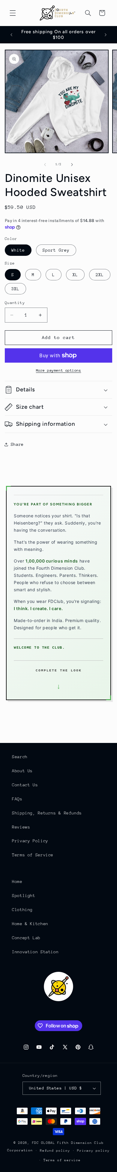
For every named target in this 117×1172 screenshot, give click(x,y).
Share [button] (17, 444)
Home (17, 881)
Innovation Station (35, 951)
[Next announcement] (105, 34)
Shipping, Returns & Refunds (47, 813)
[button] (13, 13)
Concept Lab (26, 937)
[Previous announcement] (11, 34)
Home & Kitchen (30, 923)
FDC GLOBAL (43, 1143)
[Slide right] (72, 164)
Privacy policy (93, 1151)
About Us (22, 770)
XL (75, 274)
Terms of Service (32, 854)
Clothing (22, 909)
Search (20, 756)
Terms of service (62, 1160)
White (18, 250)
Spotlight (23, 895)
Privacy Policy (30, 840)
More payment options (58, 370)
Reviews (21, 827)
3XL (15, 288)
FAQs (17, 798)
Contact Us (25, 784)
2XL (100, 274)
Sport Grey (56, 250)
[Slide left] (45, 164)
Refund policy (55, 1151)
